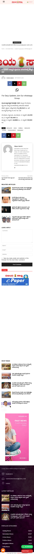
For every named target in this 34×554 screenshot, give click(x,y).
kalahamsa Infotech (22, 553)
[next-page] (5, 410)
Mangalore (27, 128)
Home (3, 48)
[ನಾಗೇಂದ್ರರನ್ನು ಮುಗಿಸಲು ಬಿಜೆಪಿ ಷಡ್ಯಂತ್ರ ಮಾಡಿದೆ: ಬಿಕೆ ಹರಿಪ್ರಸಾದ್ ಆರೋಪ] (6, 404)
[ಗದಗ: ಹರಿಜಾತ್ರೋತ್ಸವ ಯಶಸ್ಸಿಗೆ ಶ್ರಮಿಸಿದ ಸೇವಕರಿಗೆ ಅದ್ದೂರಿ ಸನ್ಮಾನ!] (6, 376)
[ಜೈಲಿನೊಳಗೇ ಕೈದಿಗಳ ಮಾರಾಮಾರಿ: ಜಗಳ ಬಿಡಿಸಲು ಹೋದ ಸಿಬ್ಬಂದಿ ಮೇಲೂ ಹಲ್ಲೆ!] (6, 209)
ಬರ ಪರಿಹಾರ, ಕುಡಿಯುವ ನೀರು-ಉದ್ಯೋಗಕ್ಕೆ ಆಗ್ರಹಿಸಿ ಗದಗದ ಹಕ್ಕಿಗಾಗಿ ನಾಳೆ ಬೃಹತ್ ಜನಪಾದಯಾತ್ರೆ (21, 365)
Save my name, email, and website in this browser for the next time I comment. (15, 259)
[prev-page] (3, 410)
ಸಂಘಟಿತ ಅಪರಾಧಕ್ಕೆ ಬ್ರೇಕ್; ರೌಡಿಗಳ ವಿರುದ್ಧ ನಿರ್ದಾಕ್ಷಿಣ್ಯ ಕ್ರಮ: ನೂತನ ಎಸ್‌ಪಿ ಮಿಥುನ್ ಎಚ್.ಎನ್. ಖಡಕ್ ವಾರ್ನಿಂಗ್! (21, 384)
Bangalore (9, 128)
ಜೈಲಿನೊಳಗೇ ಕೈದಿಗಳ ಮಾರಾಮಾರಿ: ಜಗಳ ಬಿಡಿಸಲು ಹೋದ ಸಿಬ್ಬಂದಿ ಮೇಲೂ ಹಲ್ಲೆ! (21, 207)
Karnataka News (9, 48)
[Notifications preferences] (3, 550)
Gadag (15, 128)
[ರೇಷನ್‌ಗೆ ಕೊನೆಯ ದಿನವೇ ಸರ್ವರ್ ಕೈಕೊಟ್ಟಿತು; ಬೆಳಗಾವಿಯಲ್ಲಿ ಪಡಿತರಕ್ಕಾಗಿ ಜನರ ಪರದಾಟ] (6, 190)
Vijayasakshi (20, 130)
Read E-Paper (25, 551)
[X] (14, 83)
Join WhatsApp (28, 547)
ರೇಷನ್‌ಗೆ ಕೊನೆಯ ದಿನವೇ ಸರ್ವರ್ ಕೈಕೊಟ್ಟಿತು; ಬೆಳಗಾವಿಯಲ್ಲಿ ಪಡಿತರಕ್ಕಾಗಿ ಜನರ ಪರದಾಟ (22, 188)
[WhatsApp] (24, 83)
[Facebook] (10, 83)
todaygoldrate (12, 130)
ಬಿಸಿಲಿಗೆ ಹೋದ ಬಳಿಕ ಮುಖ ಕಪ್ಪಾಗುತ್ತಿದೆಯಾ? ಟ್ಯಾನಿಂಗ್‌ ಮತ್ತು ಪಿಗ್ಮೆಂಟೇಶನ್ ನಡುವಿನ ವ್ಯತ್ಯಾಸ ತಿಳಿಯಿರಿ (20, 199)
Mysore (4, 130)
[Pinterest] (19, 83)
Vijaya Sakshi (10, 78)
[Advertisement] (17, 22)
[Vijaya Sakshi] (3, 78)
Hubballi (20, 128)
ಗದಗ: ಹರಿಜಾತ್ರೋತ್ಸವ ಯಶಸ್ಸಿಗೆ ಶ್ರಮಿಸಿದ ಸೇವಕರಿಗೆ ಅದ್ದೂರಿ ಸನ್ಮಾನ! (21, 374)
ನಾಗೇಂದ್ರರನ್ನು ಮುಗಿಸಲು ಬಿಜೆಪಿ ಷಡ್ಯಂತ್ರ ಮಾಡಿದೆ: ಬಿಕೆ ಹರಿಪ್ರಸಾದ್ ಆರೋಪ (20, 402)
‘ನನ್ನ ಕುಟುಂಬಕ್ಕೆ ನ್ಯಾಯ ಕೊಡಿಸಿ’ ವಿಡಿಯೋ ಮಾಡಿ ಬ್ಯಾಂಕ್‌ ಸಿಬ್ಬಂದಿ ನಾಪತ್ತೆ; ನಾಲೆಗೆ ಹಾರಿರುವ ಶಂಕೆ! (21, 218)
